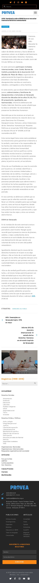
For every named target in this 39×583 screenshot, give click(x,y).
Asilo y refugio (8, 421)
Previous (3, 362)
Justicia (5, 425)
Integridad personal (9, 423)
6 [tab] (23, 373)
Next (36, 362)
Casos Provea (7, 469)
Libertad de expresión (10, 427)
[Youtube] (22, 2)
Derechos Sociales (8, 395)
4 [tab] (18, 373)
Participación (7, 435)
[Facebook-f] (14, 2)
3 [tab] (16, 373)
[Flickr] (26, 2)
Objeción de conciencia (11, 433)
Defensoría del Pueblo (19, 308)
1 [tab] (11, 373)
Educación (6, 402)
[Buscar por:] (20, 383)
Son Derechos (6, 465)
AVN (33, 296)
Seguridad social (8, 410)
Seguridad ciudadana (10, 441)
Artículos (6, 455)
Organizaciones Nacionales (11, 447)
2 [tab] (13, 373)
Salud (5, 408)
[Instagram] (18, 2)
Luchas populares (7, 463)
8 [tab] (28, 373)
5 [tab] (21, 373)
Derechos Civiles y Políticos (11, 418)
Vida (4, 443)
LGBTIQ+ (4, 461)
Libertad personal (9, 429)
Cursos (5, 472)
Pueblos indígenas (9, 406)
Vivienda (6, 414)
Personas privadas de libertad (13, 437)
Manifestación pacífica (10, 431)
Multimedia (6, 475)
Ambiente (6, 400)
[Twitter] (11, 2)
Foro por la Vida (7, 459)
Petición (5, 439)
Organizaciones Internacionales (12, 449)
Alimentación (7, 398)
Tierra (5, 412)
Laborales (6, 405)
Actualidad (5, 26)
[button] (35, 12)
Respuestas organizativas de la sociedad (15, 451)
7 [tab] (25, 373)
